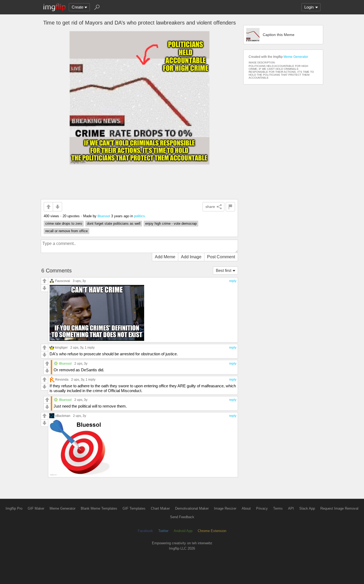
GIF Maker (36, 508)
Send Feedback (182, 517)
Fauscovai (62, 281)
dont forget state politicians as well (113, 223)
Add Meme (165, 257)
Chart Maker (160, 508)
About (246, 508)
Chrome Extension (212, 531)
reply (232, 281)
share (210, 206)
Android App (183, 531)
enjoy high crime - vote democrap (171, 223)
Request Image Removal (339, 508)
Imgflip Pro (14, 508)
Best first (223, 270)
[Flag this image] (230, 206)
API (291, 508)
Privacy (262, 508)
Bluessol (104, 216)
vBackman (62, 415)
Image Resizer (225, 508)
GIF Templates (134, 508)
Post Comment (221, 257)
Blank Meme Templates (99, 508)
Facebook (145, 531)
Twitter (163, 531)
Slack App (307, 508)
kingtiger (61, 347)
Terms (278, 508)
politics (139, 216)
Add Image (191, 257)
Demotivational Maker (192, 508)
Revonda (61, 379)
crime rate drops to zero (63, 223)
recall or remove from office (66, 231)
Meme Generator (296, 57)
